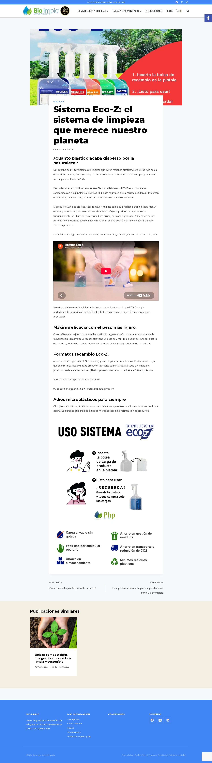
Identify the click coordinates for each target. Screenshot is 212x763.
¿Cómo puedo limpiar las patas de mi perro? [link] (72, 585)
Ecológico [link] (58, 101)
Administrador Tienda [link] (47, 667)
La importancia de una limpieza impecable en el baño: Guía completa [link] (137, 587)
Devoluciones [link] (74, 732)
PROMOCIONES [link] (154, 11)
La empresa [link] (73, 719)
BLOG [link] (169, 11)
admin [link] (59, 149)
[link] (208, 18)
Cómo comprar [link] (74, 723)
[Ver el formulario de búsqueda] (186, 11)
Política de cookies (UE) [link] (79, 736)
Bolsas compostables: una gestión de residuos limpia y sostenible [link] (53, 658)
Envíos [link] (70, 727)
